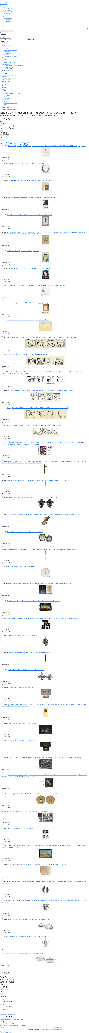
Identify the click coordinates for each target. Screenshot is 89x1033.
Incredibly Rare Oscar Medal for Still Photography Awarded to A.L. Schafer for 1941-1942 (34, 794)
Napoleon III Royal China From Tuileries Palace (21, 566)
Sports (3, 89)
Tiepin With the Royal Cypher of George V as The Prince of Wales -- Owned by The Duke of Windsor (36, 480)
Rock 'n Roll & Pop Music (10, 75)
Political (4, 76)
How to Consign (8, 18)
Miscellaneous (5, 70)
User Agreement (58, 1027)
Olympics (4, 104)
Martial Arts (7, 98)
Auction (4, 7)
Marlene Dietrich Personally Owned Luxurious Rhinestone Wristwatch (29, 652)
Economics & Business (7, 58)
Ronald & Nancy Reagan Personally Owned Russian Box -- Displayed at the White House (33, 601)
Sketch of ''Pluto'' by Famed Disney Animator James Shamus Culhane (28, 320)
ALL (3, 44)
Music (3, 72)
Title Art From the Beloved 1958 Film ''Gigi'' (21, 687)
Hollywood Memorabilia (10, 62)
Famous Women (6, 107)
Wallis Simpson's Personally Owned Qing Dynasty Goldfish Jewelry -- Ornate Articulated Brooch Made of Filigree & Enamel (43, 514)
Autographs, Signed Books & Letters (13, 54)
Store (3, 15)
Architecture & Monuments (11, 48)
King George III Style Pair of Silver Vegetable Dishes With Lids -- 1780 (28, 919)
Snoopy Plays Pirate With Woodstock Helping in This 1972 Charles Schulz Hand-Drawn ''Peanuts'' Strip (37, 408)
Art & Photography (6, 45)
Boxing (6, 92)
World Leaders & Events (8, 100)
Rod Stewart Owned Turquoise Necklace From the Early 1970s (25, 163)
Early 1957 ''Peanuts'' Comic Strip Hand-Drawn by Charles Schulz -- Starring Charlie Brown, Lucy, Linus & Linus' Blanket (42, 337)
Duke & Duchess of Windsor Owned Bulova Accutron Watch (25, 532)
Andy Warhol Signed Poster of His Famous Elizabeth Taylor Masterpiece (28, 268)
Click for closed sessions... (6, 33)
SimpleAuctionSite (47, 1029)
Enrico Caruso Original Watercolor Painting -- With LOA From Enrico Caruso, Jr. (30, 180)
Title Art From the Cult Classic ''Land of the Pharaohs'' (24, 740)
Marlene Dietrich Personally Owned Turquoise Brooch (24, 635)
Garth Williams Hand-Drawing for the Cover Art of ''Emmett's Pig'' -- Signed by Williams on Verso (36, 285)
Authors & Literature (7, 53)
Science (4, 87)
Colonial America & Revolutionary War (13, 65)
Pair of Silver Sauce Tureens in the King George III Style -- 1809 (26, 954)
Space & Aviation (6, 81)
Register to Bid (8, 2)
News (3, 24)
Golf (5, 96)
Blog (21, 1019)
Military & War (5, 64)
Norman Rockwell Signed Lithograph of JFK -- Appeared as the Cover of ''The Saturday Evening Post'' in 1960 (39, 584)
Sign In (1, 2)
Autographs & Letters (9, 61)
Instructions (7, 10)
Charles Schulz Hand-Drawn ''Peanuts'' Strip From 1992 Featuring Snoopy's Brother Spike (34, 425)
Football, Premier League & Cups (12, 93)
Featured (4, 86)
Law (3, 106)
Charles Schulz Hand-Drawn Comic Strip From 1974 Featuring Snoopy (28, 354)
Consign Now (3, 4)
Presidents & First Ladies (10, 78)
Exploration (7, 82)
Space (5, 84)
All (1, 143)
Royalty (6, 101)
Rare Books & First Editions (10, 56)
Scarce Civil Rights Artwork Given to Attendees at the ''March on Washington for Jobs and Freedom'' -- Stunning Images (43, 618)
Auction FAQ (7, 13)
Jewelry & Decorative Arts (10, 50)
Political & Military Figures (10, 103)
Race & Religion (6, 79)
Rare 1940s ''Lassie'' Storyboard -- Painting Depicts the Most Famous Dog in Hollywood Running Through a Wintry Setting (44, 758)
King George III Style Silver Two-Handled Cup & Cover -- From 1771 (28, 936)
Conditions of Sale (8, 12)
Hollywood (4, 59)
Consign (4, 16)
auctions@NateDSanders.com (7, 1014)
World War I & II (8, 68)
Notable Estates (6, 21)
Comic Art (6, 47)
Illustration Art (7, 51)
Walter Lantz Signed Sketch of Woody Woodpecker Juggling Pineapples (28, 303)
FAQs (13, 1023)
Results (4, 22)
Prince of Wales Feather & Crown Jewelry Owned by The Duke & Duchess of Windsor (32, 497)
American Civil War (8, 67)
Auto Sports (7, 95)
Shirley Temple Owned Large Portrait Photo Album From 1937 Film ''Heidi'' (30, 811)
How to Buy (3, 1023)
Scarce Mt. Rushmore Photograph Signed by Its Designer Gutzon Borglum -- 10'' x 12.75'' (33, 198)
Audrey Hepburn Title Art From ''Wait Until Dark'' (22, 723)
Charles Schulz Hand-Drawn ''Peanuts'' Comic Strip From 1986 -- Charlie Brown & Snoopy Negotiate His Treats (40, 391)
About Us (2, 1019)
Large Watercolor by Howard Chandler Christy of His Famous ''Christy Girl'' (29, 215)
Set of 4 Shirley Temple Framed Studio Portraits (22, 828)
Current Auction (8, 8)
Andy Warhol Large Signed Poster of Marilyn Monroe (23, 251)
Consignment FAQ (8, 19)
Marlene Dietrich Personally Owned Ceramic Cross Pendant (26, 670)
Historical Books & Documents (9, 109)
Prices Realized (16, 1019)
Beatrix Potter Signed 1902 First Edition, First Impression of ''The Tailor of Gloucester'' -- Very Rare (37, 864)
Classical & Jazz (8, 73)
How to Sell (8, 1023)
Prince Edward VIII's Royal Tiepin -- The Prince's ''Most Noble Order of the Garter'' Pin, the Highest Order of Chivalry (42, 549)
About (3, 26)
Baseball (6, 90)
